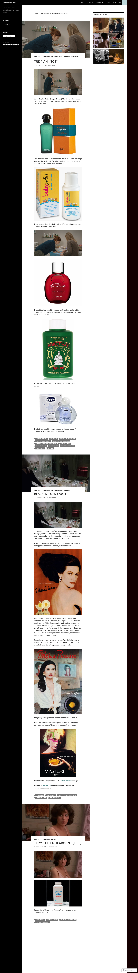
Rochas (66, 781)
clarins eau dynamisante (61, 441)
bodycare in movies (63, 56)
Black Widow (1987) (50, 494)
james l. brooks (52, 919)
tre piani (50, 448)
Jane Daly (47, 785)
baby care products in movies (45, 56)
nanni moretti (53, 446)
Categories (6, 42)
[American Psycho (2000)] (101, 40)
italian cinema (65, 443)
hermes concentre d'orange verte (47, 443)
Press (108, 2)
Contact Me (99, 2)
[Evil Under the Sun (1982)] (116, 40)
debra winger (40, 919)
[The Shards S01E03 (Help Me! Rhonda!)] (101, 25)
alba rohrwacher (41, 438)
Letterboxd (6, 24)
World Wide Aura (9, 2)
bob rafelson (50, 795)
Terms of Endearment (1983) (57, 843)
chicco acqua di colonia (68, 438)
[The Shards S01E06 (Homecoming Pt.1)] (116, 25)
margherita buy (41, 446)
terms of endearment (43, 922)
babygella (53, 438)
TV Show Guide (116, 2)
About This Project (87, 2)
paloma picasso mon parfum (67, 795)
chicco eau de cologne (43, 441)
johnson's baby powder (68, 919)
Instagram (6, 17)
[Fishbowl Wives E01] (116, 56)
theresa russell (55, 797)
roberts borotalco (67, 446)
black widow (40, 795)
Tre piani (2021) (46, 61)
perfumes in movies (63, 490)
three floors (40, 448)
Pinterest (6, 21)
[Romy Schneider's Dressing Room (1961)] (101, 56)
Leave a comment (51, 65)
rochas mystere (41, 797)
